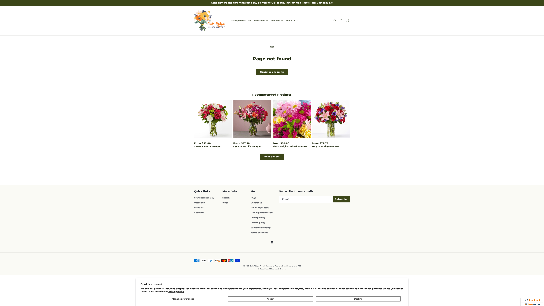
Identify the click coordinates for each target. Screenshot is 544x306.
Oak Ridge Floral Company (262, 266)
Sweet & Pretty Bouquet (207, 146)
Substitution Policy (261, 227)
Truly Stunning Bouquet (325, 146)
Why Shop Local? (260, 207)
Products (199, 207)
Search (226, 197)
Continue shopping (272, 72)
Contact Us (256, 202)
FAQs (253, 197)
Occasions (199, 202)
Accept (270, 299)
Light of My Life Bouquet (247, 146)
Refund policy (258, 222)
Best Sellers (272, 156)
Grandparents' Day (204, 197)
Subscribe (341, 199)
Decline (358, 299)
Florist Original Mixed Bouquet (290, 146)
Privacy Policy (176, 291)
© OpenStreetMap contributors (272, 269)
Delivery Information (262, 212)
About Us (199, 212)
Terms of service (259, 232)
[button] (261, 21)
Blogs (225, 202)
